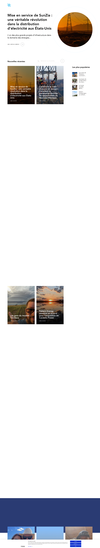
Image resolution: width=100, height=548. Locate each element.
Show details (30, 546)
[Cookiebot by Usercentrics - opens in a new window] (22, 546)
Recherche (38, 61)
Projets (44, 5)
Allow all (75, 541)
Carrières (68, 5)
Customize (75, 543)
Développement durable (55, 5)
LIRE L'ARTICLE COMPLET (13, 44)
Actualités (36, 5)
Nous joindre (77, 5)
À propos (28, 5)
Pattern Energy (13, 5)
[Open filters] (62, 61)
